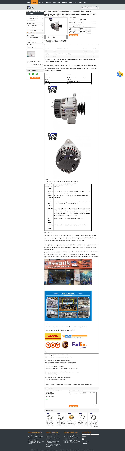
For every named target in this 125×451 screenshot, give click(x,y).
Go (97, 7)
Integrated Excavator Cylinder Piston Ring (72, 384)
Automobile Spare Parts (31, 47)
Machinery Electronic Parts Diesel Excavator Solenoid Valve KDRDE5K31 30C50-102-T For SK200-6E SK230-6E (72, 441)
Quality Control (56, 2)
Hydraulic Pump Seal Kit (32, 20)
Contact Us (64, 2)
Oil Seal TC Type (30, 35)
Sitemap (87, 441)
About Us (41, 2)
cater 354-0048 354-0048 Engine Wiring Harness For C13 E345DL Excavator (50, 423)
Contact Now (74, 35)
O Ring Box (29, 40)
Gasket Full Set (30, 44)
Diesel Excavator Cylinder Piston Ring (55, 384)
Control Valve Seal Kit (31, 23)
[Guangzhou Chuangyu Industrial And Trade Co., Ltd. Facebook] (83, 439)
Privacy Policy (33, 450)
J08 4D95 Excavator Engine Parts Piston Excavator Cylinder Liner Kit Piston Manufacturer (53, 439)
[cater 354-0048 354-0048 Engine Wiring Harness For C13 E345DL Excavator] (50, 416)
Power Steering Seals (31, 42)
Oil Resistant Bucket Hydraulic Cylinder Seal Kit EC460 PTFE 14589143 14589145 (36, 442)
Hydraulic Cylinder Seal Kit (32, 16)
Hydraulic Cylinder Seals (32, 25)
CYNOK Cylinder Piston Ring (86, 384)
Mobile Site (85, 443)
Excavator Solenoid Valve (32, 28)
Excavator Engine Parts (31, 30)
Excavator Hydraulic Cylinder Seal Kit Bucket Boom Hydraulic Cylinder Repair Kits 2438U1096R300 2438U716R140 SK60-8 (35, 438)
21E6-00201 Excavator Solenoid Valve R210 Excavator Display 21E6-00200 (71, 435)
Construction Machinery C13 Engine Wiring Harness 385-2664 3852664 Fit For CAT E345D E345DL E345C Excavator (93, 424)
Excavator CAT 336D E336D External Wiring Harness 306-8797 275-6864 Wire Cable (71, 423)
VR (85, 2)
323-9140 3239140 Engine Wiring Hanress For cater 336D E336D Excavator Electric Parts (82, 423)
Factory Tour (48, 2)
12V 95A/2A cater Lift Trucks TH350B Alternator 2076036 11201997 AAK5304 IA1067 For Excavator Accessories (56, 41)
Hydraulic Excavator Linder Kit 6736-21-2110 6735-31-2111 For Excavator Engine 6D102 (53, 435)
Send (84, 436)
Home (28, 2)
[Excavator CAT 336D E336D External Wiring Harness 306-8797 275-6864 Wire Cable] (71, 416)
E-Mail (83, 441)
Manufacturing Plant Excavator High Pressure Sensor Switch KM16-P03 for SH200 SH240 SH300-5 (71, 437)
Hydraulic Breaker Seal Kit (32, 18)
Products (34, 2)
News (80, 2)
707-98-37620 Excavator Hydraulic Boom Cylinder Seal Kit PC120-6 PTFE (35, 435)
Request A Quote (73, 2)
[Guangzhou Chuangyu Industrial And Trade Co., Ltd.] (30, 7)
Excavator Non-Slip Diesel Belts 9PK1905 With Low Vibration (52, 442)
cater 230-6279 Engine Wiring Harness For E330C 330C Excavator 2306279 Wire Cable (60, 423)
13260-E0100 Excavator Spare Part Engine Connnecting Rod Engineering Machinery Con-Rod (53, 445)
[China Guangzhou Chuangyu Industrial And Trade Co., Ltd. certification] (31, 53)
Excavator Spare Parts (39, 11)
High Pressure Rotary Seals (32, 37)
